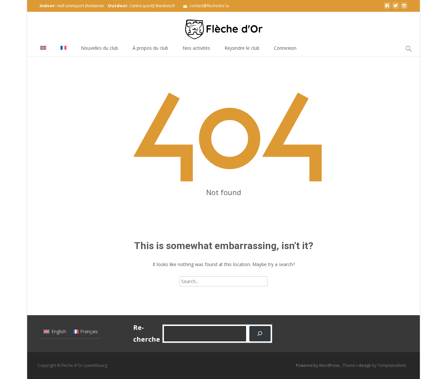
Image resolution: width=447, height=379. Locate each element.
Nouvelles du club (99, 48)
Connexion (285, 48)
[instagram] (404, 8)
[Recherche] (260, 333)
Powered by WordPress (318, 365)
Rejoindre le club (241, 48)
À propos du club (150, 48)
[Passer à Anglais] (43, 48)
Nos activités (196, 48)
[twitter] (395, 8)
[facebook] (387, 8)
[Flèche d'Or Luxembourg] (223, 26)
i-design (364, 365)
